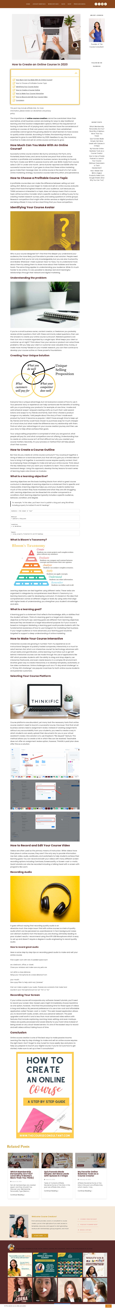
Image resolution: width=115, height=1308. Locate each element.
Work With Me (53, 4)
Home (28, 4)
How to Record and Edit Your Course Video (31, 97)
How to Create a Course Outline (28, 90)
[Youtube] (102, 4)
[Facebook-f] (99, 4)
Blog (63, 4)
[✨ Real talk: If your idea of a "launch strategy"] (45, 1265)
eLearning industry (62, 134)
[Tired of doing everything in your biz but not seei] (70, 1265)
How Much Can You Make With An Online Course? (34, 80)
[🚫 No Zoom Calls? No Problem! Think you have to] (45, 1290)
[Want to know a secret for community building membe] (95, 1290)
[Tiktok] (105, 4)
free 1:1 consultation (45, 1048)
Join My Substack (39, 4)
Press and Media (79, 4)
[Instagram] (96, 4)
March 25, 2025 (17, 1181)
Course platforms (18, 722)
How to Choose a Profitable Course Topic (31, 83)
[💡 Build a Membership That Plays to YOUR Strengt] (20, 1290)
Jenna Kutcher (45, 164)
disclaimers (37, 111)
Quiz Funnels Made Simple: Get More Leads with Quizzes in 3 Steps (56, 1173)
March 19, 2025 (50, 1179)
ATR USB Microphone (58, 936)
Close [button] (108, 1305)
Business (46, 1165)
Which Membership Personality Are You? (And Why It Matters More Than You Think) (96, 131)
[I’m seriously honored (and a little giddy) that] (20, 1265)
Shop (69, 4)
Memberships (14, 1165)
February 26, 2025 (85, 1179)
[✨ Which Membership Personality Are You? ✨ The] (95, 1265)
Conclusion (20, 100)
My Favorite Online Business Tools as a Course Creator (97, 151)
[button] (76, 73)
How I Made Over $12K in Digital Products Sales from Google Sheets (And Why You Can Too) (96, 175)
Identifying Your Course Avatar (27, 87)
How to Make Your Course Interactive (30, 94)
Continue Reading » (17, 1195)
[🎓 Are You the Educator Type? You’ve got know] (70, 1290)
